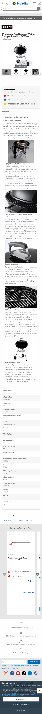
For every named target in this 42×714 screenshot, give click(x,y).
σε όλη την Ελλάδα (21, 627)
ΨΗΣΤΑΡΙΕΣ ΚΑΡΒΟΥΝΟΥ (24, 520)
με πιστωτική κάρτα (21, 636)
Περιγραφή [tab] (5, 111)
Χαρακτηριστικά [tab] (7, 390)
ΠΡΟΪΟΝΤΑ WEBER (8, 520)
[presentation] (5, 72)
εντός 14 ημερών (21, 644)
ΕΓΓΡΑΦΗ (34, 662)
